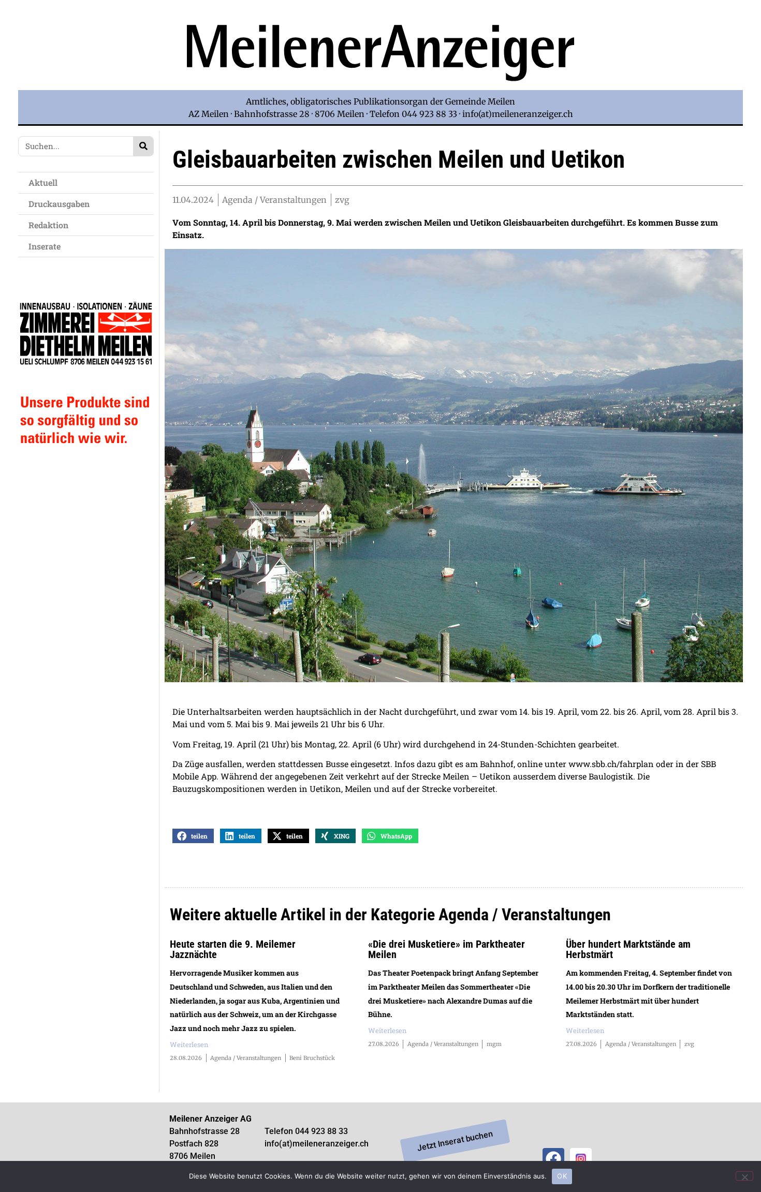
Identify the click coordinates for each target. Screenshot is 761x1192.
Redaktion (48, 224)
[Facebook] (553, 1159)
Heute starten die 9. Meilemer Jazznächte (233, 949)
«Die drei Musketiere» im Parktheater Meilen (446, 949)
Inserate (44, 246)
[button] (193, 836)
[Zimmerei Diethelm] (86, 467)
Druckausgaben (59, 203)
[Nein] (744, 1176)
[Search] (143, 146)
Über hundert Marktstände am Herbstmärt (628, 949)
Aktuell (42, 182)
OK (562, 1176)
